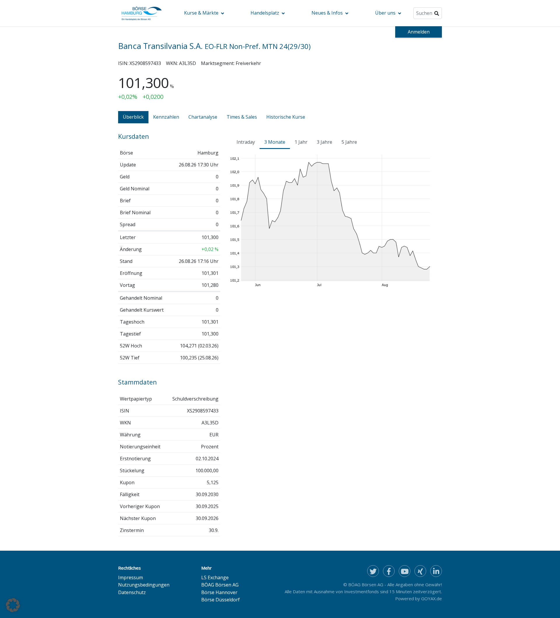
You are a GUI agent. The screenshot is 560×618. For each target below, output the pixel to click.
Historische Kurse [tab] (285, 117)
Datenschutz (132, 592)
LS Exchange (215, 577)
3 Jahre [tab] (324, 142)
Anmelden (419, 32)
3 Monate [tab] (274, 142)
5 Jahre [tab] (349, 142)
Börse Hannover (219, 592)
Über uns (385, 13)
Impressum (130, 577)
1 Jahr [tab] (301, 142)
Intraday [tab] (246, 142)
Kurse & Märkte (201, 13)
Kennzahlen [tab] (166, 117)
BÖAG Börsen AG (220, 585)
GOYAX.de (431, 598)
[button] (13, 605)
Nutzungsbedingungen (143, 585)
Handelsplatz (265, 13)
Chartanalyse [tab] (202, 117)
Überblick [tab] (133, 117)
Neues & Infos (327, 13)
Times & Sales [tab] (242, 117)
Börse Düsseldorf (220, 599)
